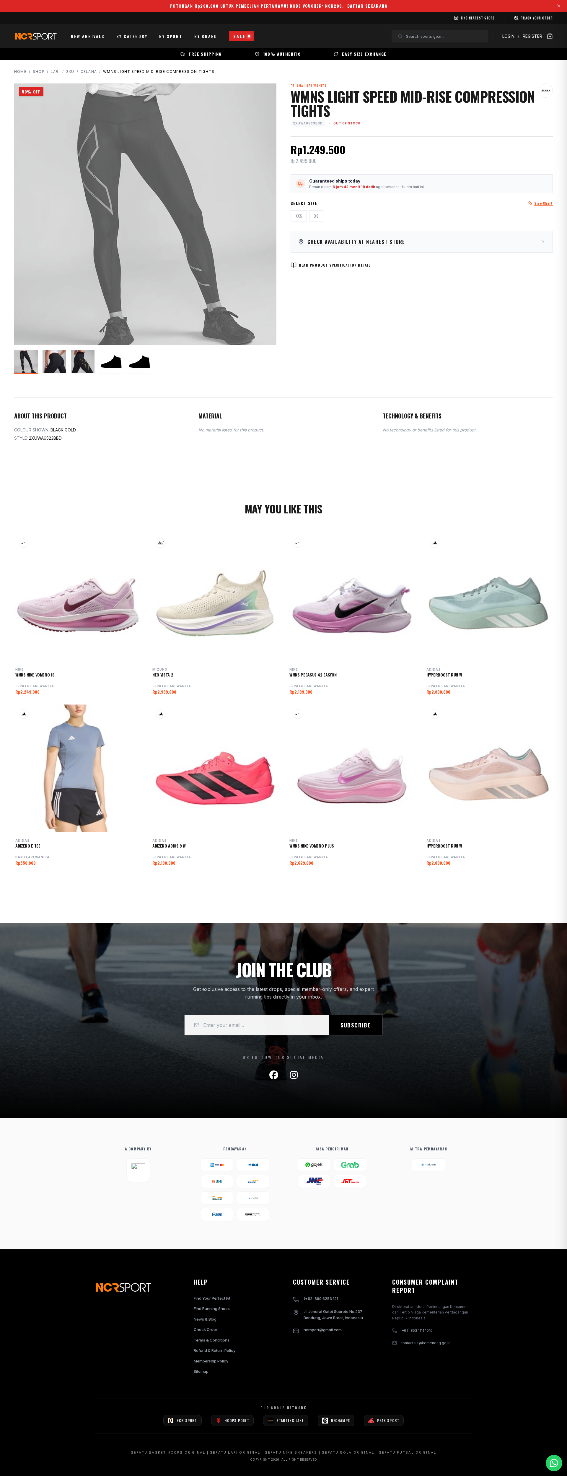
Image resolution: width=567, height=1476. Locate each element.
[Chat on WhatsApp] (554, 1463)
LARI (55, 71)
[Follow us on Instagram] (294, 1075)
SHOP (39, 71)
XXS (299, 216)
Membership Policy (211, 1361)
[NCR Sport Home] (35, 36)
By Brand (205, 36)
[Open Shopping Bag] (550, 36)
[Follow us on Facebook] (273, 1075)
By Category (132, 36)
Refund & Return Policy (214, 1350)
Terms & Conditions (211, 1340)
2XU (70, 71)
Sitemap (201, 1371)
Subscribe (355, 1025)
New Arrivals (88, 36)
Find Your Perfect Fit (212, 1298)
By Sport (170, 36)
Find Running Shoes (212, 1308)
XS (316, 216)
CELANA (89, 71)
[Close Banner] (558, 5)
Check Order (205, 1329)
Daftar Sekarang (367, 6)
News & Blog (205, 1319)
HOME (20, 71)
